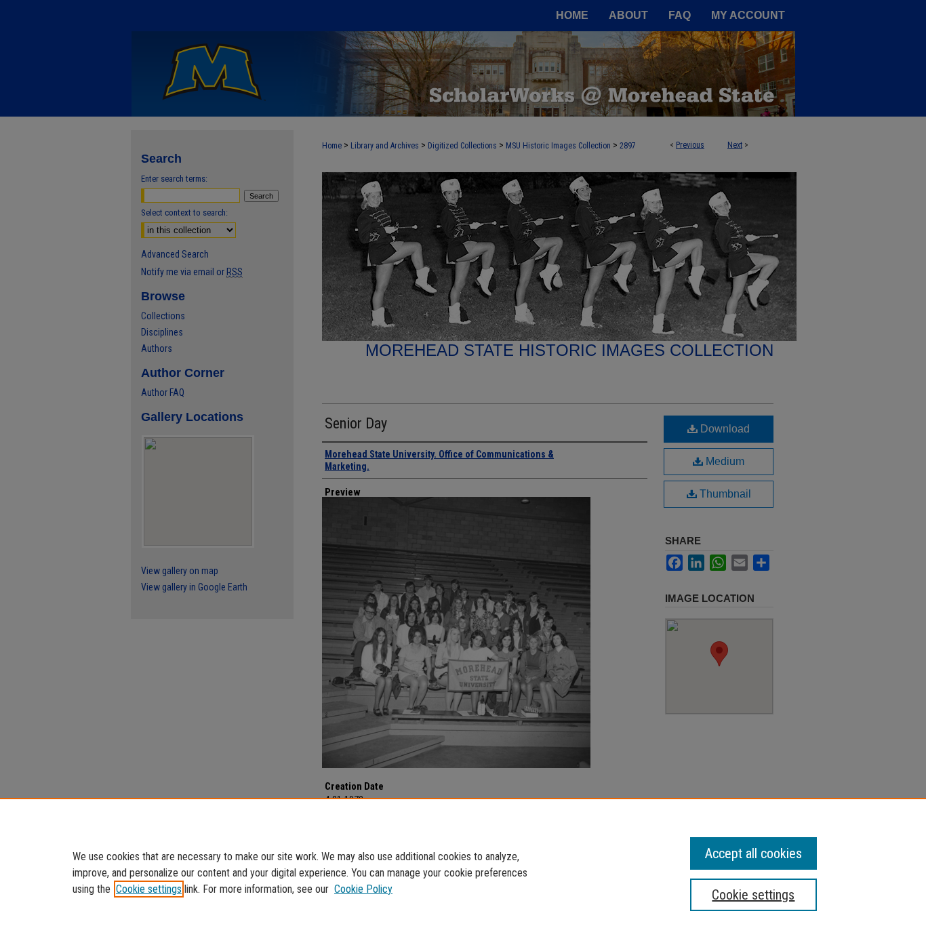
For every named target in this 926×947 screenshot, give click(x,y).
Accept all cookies (753, 853)
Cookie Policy (363, 889)
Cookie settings (149, 889)
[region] (463, 872)
